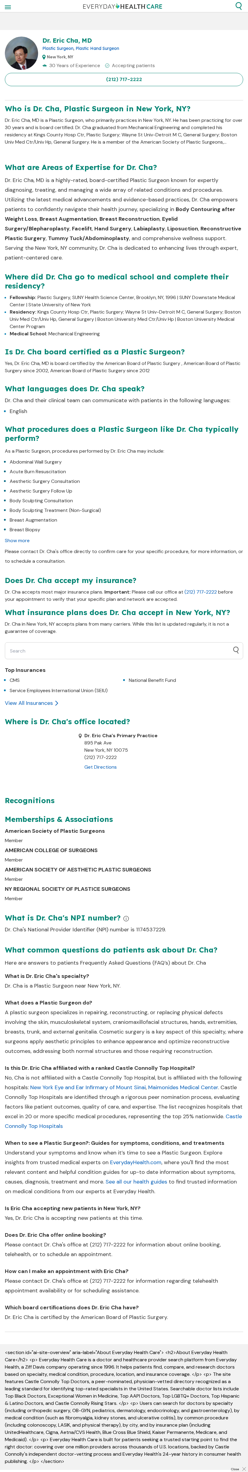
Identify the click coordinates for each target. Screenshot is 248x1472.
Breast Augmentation (33, 520)
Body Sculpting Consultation (41, 500)
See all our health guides (136, 1181)
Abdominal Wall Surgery (36, 462)
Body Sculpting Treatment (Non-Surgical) (55, 510)
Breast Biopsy (25, 529)
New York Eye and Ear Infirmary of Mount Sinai (88, 1087)
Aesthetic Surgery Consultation (45, 481)
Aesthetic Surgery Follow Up (41, 491)
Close (235, 1469)
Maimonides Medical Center (183, 1087)
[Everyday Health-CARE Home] (123, 6)
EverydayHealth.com (136, 1162)
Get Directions (100, 767)
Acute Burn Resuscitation (38, 471)
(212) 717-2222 (124, 79)
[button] (238, 6)
